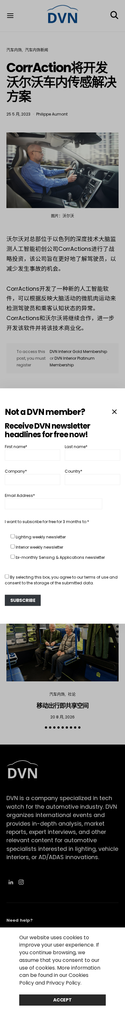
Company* (16, 471)
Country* (73, 471)
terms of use (96, 577)
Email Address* (20, 495)
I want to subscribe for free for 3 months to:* (47, 521)
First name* (16, 446)
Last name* (76, 446)
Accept (62, 1000)
